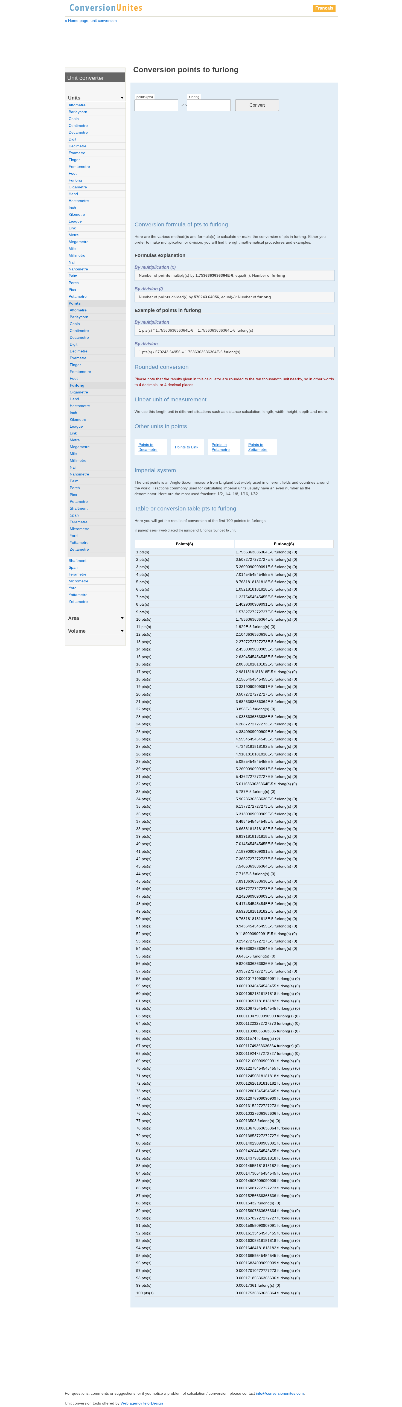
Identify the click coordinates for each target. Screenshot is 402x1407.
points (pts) (144, 97)
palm (73, 276)
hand (73, 194)
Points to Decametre (148, 447)
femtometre (79, 166)
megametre (79, 242)
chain (74, 118)
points (75, 303)
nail (72, 262)
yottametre (79, 542)
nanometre (78, 269)
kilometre (77, 214)
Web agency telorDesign (142, 1403)
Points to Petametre (221, 447)
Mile (72, 248)
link (72, 228)
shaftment (79, 508)
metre (74, 235)
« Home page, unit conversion (91, 20)
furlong (194, 97)
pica (72, 289)
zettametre (79, 549)
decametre (78, 132)
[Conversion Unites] (106, 6)
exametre (77, 153)
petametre (78, 296)
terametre (79, 522)
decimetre (77, 146)
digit (72, 139)
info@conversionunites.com (280, 1393)
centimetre (78, 125)
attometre (77, 105)
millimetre (77, 255)
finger (74, 159)
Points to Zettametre (257, 447)
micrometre (79, 529)
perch (74, 283)
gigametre (78, 187)
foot (73, 173)
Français (324, 8)
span (74, 515)
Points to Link (186, 447)
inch (72, 207)
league (75, 221)
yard (74, 535)
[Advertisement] (201, 40)
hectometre (79, 201)
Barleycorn (78, 112)
